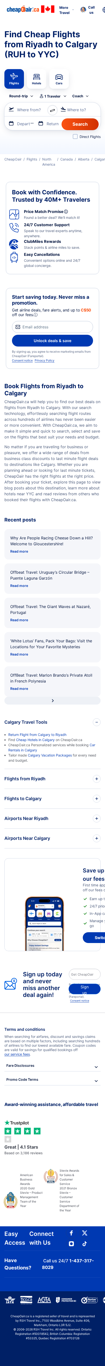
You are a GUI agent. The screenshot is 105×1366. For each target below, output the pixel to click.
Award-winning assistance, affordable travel (51, 1104)
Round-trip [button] (18, 96)
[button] (87, 10)
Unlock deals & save (52, 340)
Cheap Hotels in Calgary (35, 740)
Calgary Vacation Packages (50, 755)
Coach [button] (77, 96)
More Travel (64, 10)
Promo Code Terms (22, 1079)
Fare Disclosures (20, 1065)
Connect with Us (41, 1238)
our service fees (17, 1054)
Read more (19, 551)
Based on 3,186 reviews (23, 1149)
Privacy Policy (44, 360)
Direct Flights (90, 137)
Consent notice (22, 360)
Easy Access (14, 1238)
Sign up (85, 989)
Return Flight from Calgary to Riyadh (37, 735)
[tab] (14, 79)
